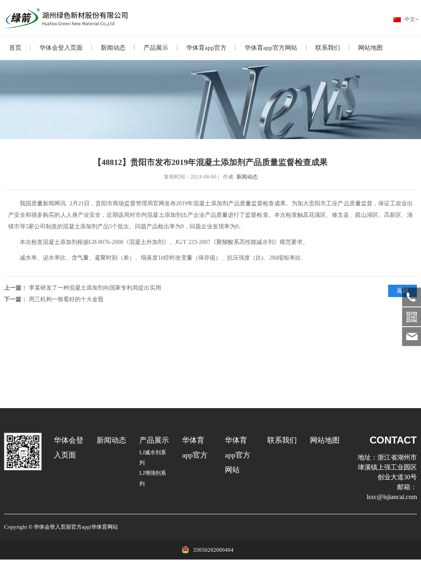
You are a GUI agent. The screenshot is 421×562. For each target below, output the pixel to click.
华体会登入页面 (61, 47)
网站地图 (370, 47)
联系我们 (327, 47)
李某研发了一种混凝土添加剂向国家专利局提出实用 (95, 288)
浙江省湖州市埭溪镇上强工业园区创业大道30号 (387, 467)
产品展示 (155, 47)
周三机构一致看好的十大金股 (66, 299)
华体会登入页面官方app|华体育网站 (76, 527)
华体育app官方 (206, 47)
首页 (15, 47)
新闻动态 (113, 47)
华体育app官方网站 (271, 47)
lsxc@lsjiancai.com (392, 496)
